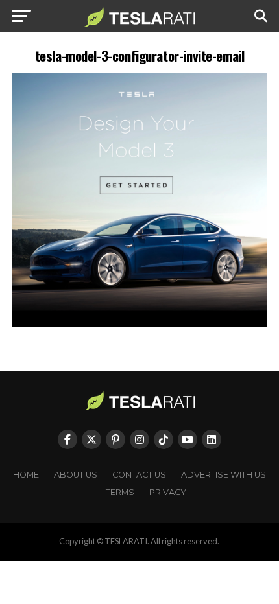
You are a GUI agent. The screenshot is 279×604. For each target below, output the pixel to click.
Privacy (167, 492)
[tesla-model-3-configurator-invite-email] (139, 323)
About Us (75, 475)
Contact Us (139, 475)
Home (26, 475)
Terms (120, 492)
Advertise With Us (223, 475)
